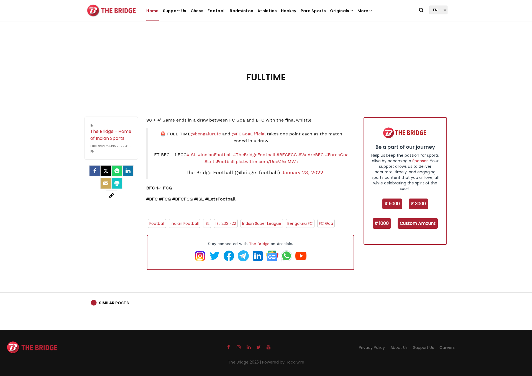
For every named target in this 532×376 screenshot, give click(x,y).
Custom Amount (418, 223)
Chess (197, 11)
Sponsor (420, 161)
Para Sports (313, 11)
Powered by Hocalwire (283, 362)
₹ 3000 (418, 203)
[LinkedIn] (128, 170)
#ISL (191, 154)
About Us (399, 347)
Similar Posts (114, 303)
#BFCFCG (287, 154)
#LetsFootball (219, 161)
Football (217, 11)
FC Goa (326, 223)
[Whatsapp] (116, 170)
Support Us (174, 11)
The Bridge (259, 243)
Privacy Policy (372, 347)
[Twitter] (105, 170)
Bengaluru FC (300, 223)
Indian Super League (261, 223)
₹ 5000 (392, 203)
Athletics (267, 11)
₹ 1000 (382, 223)
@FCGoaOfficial (248, 134)
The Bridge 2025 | (245, 362)
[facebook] (94, 170)
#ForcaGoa (337, 154)
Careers (447, 347)
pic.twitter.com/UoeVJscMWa (267, 161)
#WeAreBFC (311, 154)
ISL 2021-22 (226, 223)
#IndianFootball (215, 154)
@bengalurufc (206, 134)
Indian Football (185, 223)
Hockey (288, 11)
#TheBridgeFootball (254, 154)
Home (152, 11)
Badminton (241, 11)
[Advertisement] (266, 52)
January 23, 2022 (302, 172)
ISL (207, 223)
